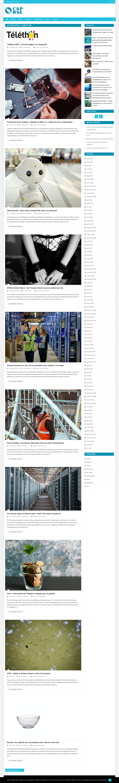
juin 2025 (89, 207)
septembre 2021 (91, 362)
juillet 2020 (90, 410)
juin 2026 (89, 165)
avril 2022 (89, 338)
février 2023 (90, 303)
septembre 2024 (91, 238)
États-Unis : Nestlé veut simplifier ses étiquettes (97, 143)
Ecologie (12, 19)
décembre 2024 (91, 227)
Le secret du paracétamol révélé (102, 45)
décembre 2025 (91, 186)
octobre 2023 (90, 276)
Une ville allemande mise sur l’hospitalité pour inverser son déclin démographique (101, 80)
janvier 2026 (90, 183)
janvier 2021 (90, 389)
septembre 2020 (91, 403)
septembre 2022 (91, 320)
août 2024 (90, 241)
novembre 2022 (91, 314)
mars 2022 (90, 341)
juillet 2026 (90, 162)
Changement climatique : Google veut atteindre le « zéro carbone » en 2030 (102, 103)
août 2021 (90, 365)
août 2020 (90, 407)
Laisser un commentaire (41, 47)
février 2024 (90, 262)
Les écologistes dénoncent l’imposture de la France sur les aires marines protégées (102, 87)
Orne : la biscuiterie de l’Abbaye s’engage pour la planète (31, 593)
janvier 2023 (90, 307)
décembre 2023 (91, 269)
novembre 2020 (91, 396)
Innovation (28, 19)
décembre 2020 (91, 393)
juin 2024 (89, 248)
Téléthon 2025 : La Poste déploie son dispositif (27, 44)
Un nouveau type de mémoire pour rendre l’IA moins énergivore (34, 513)
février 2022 (90, 344)
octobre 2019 (90, 441)
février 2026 (90, 179)
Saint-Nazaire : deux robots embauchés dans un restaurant (32, 210)
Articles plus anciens (14, 770)
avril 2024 (89, 255)
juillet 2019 (90, 444)
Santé (47, 19)
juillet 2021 (90, 369)
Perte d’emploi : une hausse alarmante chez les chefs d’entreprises (35, 443)
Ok (110, 780)
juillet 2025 (90, 203)
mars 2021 (90, 382)
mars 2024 (90, 258)
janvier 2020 (90, 431)
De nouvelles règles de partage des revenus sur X (99, 134)
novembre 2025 (91, 189)
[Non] (117, 780)
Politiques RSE (38, 19)
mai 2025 (89, 210)
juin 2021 (89, 372)
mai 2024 (89, 251)
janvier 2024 (90, 265)
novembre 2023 (91, 272)
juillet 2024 (90, 245)
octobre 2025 (90, 193)
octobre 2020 (90, 400)
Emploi (20, 19)
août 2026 (90, 158)
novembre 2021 (91, 355)
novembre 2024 (91, 231)
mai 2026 (89, 169)
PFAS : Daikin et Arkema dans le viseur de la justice (28, 673)
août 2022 (90, 324)
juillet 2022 (90, 327)
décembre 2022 (91, 310)
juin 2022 (89, 331)
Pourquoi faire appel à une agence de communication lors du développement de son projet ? (102, 95)
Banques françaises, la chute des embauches (100, 139)
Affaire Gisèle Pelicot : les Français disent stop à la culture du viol (35, 288)
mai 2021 (89, 376)
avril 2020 (89, 420)
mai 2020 (89, 417)
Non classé (90, 472)
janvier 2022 (90, 348)
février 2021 (90, 386)
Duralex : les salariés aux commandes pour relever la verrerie (33, 742)
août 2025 (90, 200)
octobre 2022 (90, 317)
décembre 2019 (91, 434)
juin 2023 (89, 289)
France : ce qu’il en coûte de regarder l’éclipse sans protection (100, 128)
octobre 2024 (90, 234)
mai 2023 (89, 293)
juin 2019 (89, 448)
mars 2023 (90, 300)
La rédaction (27, 47)
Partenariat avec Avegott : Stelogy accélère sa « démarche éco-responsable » (40, 122)
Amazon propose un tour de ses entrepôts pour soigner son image (35, 365)
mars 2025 (90, 217)
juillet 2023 (90, 286)
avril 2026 (89, 172)
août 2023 (90, 282)
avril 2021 (89, 379)
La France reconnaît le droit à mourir (97, 148)
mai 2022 (89, 334)
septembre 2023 (91, 279)
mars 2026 (90, 176)
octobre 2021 (90, 358)
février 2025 (90, 220)
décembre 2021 (91, 351)
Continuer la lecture (16, 60)
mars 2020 (90, 424)
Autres (89, 458)
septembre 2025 (91, 196)
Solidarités (55, 19)
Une (88, 486)
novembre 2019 (91, 438)
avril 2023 (89, 296)
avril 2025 (89, 214)
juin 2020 (89, 413)
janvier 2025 (90, 224)
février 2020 (90, 427)
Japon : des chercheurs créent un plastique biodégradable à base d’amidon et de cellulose (102, 40)
